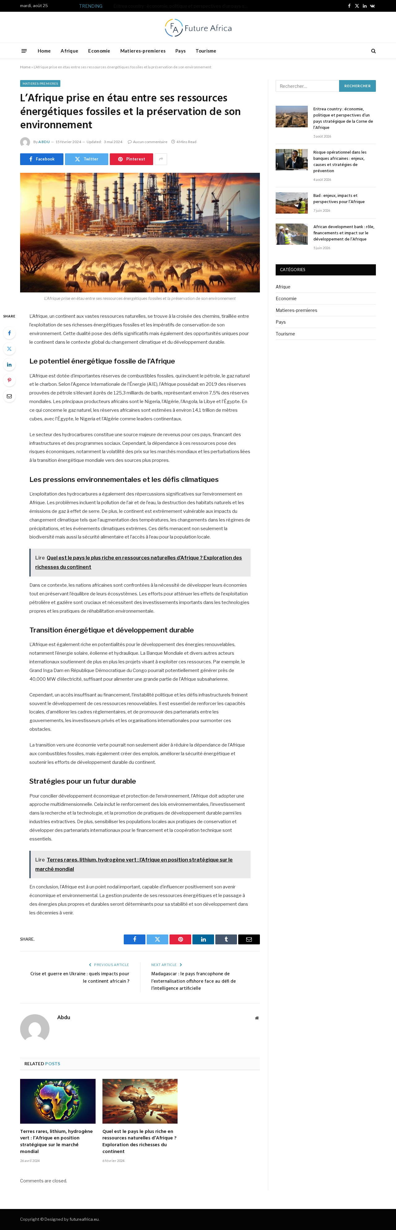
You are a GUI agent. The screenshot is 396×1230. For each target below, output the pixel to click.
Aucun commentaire (150, 141)
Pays (180, 50)
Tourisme (206, 50)
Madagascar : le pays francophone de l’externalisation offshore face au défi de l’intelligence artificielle (193, 981)
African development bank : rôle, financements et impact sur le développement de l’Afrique (343, 233)
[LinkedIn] (9, 364)
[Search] (373, 51)
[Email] (9, 396)
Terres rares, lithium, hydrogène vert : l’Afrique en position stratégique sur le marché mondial (56, 1142)
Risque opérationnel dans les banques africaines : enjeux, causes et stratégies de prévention (187, 6)
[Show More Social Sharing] (161, 159)
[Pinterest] (9, 380)
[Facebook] (9, 333)
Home (44, 50)
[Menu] (24, 50)
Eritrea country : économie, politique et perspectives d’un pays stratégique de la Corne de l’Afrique (343, 118)
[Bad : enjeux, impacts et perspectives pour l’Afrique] (292, 203)
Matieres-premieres (143, 50)
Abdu (44, 141)
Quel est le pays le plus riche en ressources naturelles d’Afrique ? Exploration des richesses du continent (139, 1142)
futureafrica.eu (84, 1219)
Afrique (69, 50)
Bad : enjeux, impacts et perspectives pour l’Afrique (339, 199)
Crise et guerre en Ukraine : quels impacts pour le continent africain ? (79, 977)
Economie (99, 50)
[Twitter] (9, 349)
